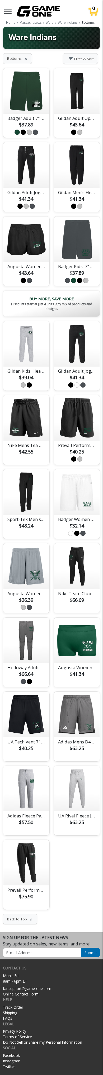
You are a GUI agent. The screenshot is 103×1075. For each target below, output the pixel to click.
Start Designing (26, 103)
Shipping (10, 1012)
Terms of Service (17, 1036)
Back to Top (20, 919)
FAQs (7, 1018)
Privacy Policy (14, 1031)
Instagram (11, 1060)
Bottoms (17, 58)
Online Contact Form (21, 994)
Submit (91, 952)
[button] (8, 11)
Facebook (11, 1055)
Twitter (9, 1066)
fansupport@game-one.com (27, 988)
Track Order (13, 1007)
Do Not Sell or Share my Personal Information (42, 1042)
